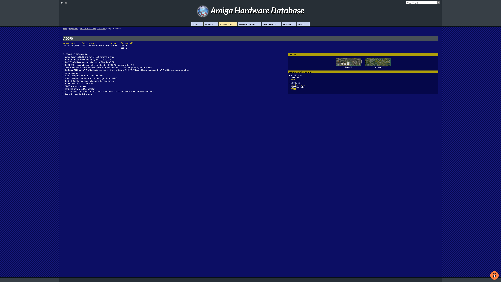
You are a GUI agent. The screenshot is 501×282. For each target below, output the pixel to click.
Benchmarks (269, 25)
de (66, 3)
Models (209, 25)
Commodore (68, 45)
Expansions (226, 25)
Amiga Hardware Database (256, 10)
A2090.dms (296, 75)
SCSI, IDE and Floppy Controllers (93, 29)
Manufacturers (247, 25)
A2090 (68, 38)
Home (195, 25)
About (301, 25)
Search (287, 25)
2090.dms (295, 83)
